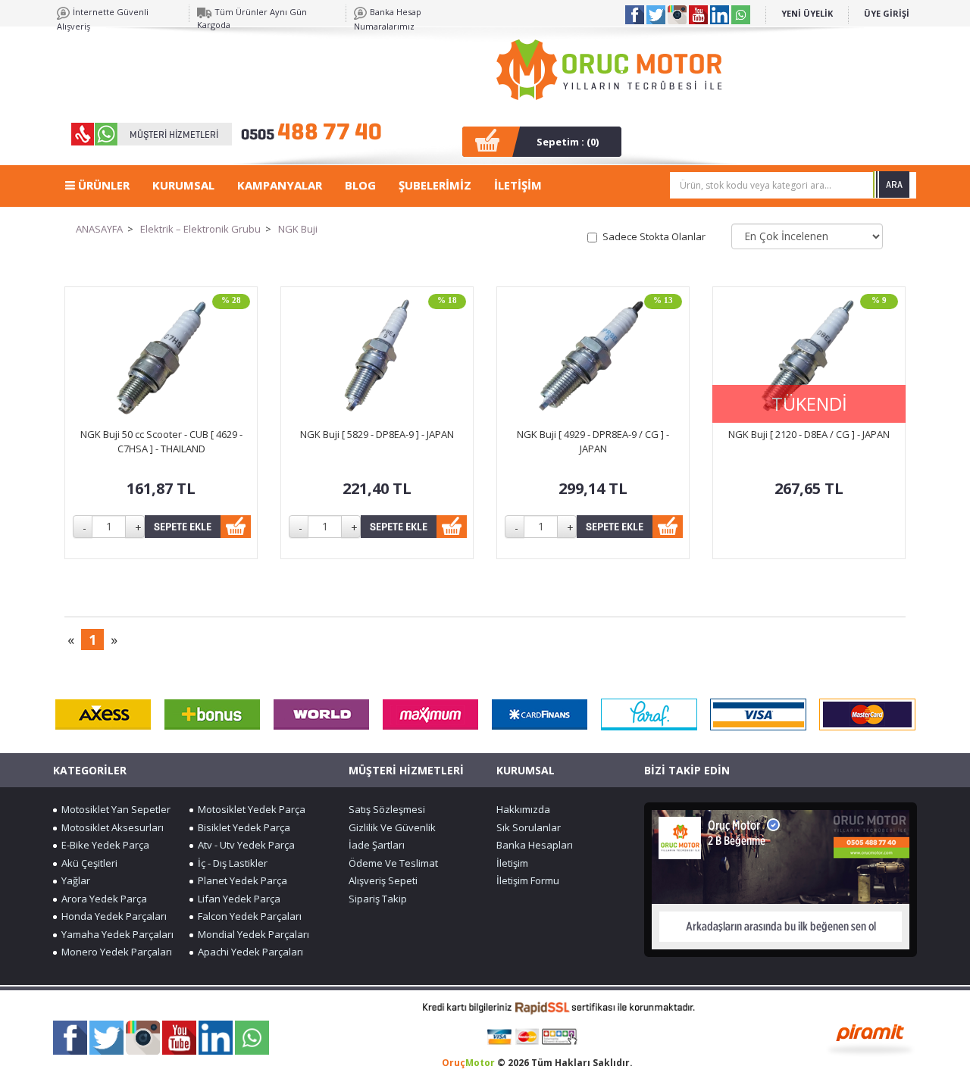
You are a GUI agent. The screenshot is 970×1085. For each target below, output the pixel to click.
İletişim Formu (527, 880)
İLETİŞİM (518, 184)
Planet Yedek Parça (240, 880)
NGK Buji (298, 229)
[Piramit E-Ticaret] (870, 1038)
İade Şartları (377, 845)
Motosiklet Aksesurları (110, 827)
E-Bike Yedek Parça (103, 845)
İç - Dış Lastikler (230, 863)
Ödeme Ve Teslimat (393, 863)
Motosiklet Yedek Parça (249, 809)
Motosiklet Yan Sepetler (114, 809)
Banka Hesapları (534, 845)
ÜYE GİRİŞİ (886, 13)
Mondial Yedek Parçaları (251, 934)
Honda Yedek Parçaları (112, 916)
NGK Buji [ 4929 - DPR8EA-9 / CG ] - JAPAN (593, 441)
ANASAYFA (99, 229)
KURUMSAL (183, 184)
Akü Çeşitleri (87, 863)
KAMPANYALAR (279, 184)
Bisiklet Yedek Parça (241, 827)
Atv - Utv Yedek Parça (244, 845)
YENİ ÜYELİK (807, 13)
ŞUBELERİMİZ (435, 184)
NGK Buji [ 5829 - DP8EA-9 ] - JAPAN (377, 434)
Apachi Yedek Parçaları (248, 951)
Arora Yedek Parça (102, 898)
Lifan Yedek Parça (236, 898)
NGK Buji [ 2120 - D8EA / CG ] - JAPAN (809, 434)
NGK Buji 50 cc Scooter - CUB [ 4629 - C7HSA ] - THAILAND (161, 441)
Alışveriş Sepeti (383, 880)
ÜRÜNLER (102, 184)
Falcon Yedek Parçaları (247, 916)
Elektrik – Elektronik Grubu (200, 229)
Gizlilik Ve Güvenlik (392, 827)
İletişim (512, 863)
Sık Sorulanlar (528, 827)
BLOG (360, 184)
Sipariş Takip (378, 898)
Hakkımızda (523, 809)
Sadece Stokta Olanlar (654, 236)
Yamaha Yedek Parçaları (115, 934)
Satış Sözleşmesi (387, 809)
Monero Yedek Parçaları (114, 951)
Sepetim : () (568, 142)
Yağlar (73, 880)
